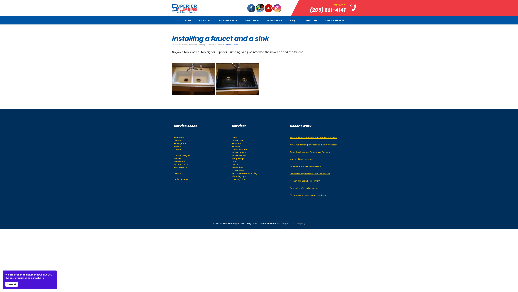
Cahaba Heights (182, 155)
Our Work (205, 20)
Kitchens (236, 146)
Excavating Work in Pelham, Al (304, 188)
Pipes (234, 137)
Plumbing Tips (239, 176)
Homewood (179, 161)
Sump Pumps (238, 158)
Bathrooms (237, 143)
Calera (177, 149)
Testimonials (274, 20)
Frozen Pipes (238, 170)
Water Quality (239, 152)
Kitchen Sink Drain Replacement (305, 181)
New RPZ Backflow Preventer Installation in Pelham (313, 137)
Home (188, 20)
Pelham (177, 140)
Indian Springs (181, 179)
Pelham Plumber (231, 45)
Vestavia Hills (180, 167)
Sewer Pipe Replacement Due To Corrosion (310, 173)
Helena (177, 146)
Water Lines (237, 140)
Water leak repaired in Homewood (306, 166)
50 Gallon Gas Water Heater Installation (308, 195)
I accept (11, 284)
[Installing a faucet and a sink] (193, 79)
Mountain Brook (182, 164)
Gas (234, 161)
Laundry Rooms (239, 149)
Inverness (178, 173)
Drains (235, 164)
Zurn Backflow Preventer (301, 159)
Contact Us (310, 20)
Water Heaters (239, 155)
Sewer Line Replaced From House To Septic (310, 152)
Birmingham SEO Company (292, 223)
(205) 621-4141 (328, 10)
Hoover (177, 158)
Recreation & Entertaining (244, 173)
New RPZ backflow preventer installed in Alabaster (313, 144)
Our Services (226, 20)
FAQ (292, 20)
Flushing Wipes (239, 179)
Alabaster (179, 137)
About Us (250, 20)
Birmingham (180, 143)
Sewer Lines (237, 167)
